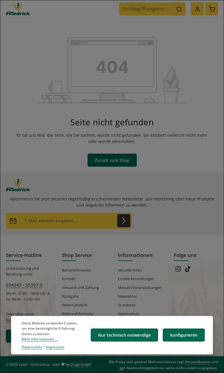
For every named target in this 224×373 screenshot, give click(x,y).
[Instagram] (178, 270)
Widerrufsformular (78, 313)
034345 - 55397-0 (24, 285)
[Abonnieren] (123, 220)
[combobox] (146, 9)
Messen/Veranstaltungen (140, 287)
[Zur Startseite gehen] (17, 9)
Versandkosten (198, 361)
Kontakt (69, 278)
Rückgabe (70, 296)
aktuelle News (130, 270)
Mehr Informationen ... (40, 339)
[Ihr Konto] (197, 8)
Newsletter (127, 296)
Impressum (55, 346)
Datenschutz (129, 313)
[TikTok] (188, 270)
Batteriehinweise (76, 270)
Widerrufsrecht (75, 305)
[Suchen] (179, 9)
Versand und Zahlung (80, 287)
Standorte (126, 305)
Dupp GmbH (81, 364)
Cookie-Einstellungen (136, 278)
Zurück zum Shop (112, 160)
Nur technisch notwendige (124, 335)
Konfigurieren (183, 335)
